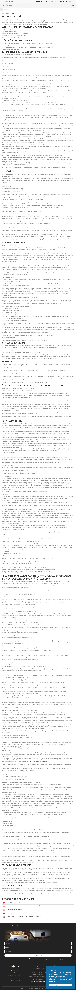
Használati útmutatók (14, 980)
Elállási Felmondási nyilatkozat (15, 909)
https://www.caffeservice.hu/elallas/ (38, 761)
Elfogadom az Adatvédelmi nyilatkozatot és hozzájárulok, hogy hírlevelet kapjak (51, 959)
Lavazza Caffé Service (7, 1)
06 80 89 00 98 (54, 1)
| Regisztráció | (70, 1)
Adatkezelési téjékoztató (14, 975)
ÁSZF (14, 973)
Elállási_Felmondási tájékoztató (16, 913)
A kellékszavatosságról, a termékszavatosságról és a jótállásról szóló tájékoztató (28, 906)
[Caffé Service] (10, 5)
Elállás (14, 978)
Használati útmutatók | (43, 1)
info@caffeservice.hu (39, 981)
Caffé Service (5, 13)
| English (62, 1)
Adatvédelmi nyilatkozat (14, 902)
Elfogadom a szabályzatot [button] (60, 985)
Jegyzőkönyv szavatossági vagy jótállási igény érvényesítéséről (24, 916)
